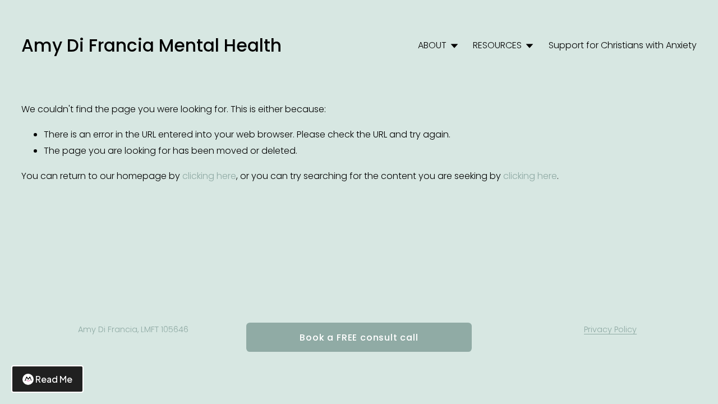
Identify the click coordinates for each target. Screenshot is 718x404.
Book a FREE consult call (359, 337)
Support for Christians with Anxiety (623, 45)
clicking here (209, 175)
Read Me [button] (53, 379)
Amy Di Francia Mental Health (151, 45)
